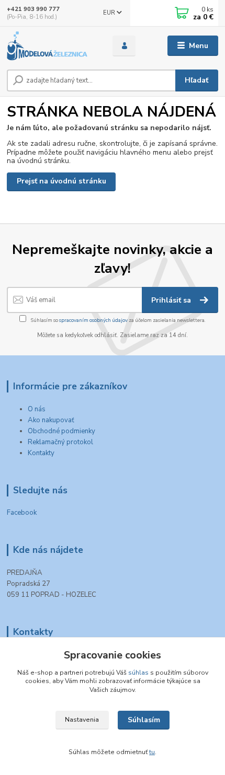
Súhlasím (144, 720)
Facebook (22, 512)
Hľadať (196, 80)
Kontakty (41, 453)
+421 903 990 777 (33, 9)
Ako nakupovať (51, 420)
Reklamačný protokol (60, 442)
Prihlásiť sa (172, 300)
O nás (37, 409)
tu (152, 752)
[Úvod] (51, 46)
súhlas (138, 672)
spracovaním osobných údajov (93, 320)
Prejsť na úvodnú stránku (61, 181)
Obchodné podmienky (61, 431)
